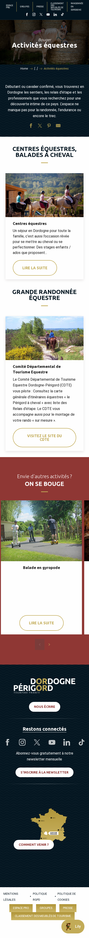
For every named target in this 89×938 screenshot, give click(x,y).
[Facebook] (26, 15)
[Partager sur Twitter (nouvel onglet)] (40, 126)
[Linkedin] (55, 15)
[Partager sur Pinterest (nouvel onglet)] (49, 126)
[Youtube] (48, 15)
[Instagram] (33, 15)
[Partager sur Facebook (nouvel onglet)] (31, 126)
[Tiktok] (62, 15)
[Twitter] (40, 15)
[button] (39, 644)
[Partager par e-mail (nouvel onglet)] (58, 126)
